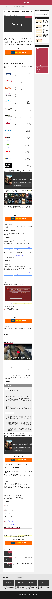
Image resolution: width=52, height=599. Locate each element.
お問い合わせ (35, 594)
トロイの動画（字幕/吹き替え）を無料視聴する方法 (18, 6)
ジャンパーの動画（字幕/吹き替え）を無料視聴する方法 (20, 588)
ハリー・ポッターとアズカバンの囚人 (10, 524)
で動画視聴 (20, 52)
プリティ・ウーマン (8, 518)
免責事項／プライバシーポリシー (27, 594)
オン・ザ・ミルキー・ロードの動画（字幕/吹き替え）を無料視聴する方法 (22, 558)
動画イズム (18, 249)
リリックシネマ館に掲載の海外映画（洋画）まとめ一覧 (8, 588)
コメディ (42, 14)
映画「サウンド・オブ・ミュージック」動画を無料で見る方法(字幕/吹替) (45, 40)
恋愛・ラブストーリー (8, 6)
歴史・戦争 (38, 69)
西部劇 (38, 71)
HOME (4, 6)
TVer (9, 249)
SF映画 (38, 48)
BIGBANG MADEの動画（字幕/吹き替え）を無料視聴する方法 (22, 564)
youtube (9, 247)
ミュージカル (39, 65)
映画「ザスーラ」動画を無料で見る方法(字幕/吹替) (45, 35)
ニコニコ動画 (28, 247)
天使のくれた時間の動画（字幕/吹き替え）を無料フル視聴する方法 (22, 553)
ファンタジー (39, 61)
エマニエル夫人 (7, 520)
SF (44, 14)
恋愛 (46, 14)
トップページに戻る (18, 594)
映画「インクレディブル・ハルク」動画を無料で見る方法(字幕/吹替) (45, 21)
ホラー (40, 14)
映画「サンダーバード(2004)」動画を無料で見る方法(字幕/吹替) (45, 31)
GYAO (18, 247)
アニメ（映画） (39, 52)
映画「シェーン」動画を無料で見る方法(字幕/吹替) (45, 26)
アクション (37, 14)
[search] (47, 13)
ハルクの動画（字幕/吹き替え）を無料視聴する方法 (43, 588)
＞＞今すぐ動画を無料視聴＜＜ (18, 255)
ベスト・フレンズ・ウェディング (10, 521)
